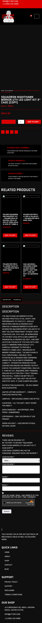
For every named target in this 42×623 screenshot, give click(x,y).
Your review (8, 464)
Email (5, 485)
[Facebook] (35, 6)
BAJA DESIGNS (9, 90)
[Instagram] (39, 6)
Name (5, 477)
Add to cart (33, 121)
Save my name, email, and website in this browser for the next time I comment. (20, 496)
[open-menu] (36, 16)
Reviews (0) (17, 300)
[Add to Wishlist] (9, 122)
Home (2, 90)
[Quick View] (6, 230)
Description (7, 300)
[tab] (6, 300)
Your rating (8, 457)
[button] (3, 132)
